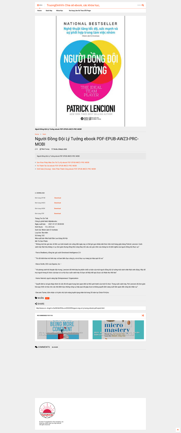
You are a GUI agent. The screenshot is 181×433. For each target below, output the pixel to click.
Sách (44, 134)
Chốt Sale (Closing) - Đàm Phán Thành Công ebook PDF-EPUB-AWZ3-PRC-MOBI (66, 169)
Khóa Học (59, 10)
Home (39, 10)
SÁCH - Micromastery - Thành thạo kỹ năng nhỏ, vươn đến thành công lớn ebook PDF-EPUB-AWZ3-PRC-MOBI (117, 334)
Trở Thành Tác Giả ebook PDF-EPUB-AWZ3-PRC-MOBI (57, 166)
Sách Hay (49, 10)
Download (57, 198)
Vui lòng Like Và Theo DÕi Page (80, 10)
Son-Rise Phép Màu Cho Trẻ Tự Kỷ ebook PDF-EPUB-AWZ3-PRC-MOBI (63, 162)
